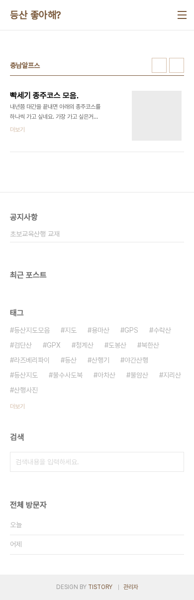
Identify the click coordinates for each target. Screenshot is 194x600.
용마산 (100, 330)
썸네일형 (159, 65)
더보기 (17, 406)
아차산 (106, 375)
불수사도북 (68, 375)
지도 (71, 330)
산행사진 (26, 390)
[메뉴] (182, 15)
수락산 (162, 330)
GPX (54, 345)
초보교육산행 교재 (35, 234)
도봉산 (117, 345)
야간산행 (136, 360)
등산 (71, 360)
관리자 (130, 587)
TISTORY (100, 587)
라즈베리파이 (32, 360)
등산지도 (26, 375)
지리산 (172, 375)
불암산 (139, 375)
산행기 (100, 360)
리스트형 (176, 65)
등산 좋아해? (35, 15)
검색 (174, 461)
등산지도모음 (32, 330)
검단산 (23, 345)
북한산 (150, 345)
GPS (131, 330)
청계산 (85, 345)
